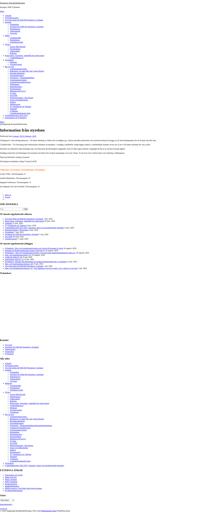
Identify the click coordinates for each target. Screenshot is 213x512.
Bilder (7, 36)
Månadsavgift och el (18, 91)
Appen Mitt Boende (17, 47)
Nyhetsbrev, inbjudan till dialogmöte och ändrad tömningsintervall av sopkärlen (36, 262)
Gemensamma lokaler (18, 80)
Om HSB (13, 95)
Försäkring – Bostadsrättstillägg (22, 78)
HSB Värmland (11, 482)
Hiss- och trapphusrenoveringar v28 (19, 264)
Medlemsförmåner (12, 486)
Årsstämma (9, 60)
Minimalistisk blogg (49, 511)
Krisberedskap (15, 89)
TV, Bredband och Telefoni (20, 107)
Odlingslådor (15, 51)
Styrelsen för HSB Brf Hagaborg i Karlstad (27, 27)
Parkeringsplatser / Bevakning (21, 98)
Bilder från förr (11, 477)
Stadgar (13, 102)
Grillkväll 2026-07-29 (13, 257)
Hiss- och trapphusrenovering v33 (18, 255)
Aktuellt (8, 16)
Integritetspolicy (16, 87)
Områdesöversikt (16, 42)
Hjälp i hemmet (11, 479)
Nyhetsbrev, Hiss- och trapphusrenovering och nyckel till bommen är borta (34, 248)
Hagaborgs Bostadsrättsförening (12, 3)
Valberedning (15, 31)
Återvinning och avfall (13, 475)
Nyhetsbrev (9, 354)
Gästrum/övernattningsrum (20, 82)
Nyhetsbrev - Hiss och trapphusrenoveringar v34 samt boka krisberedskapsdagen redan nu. (40, 253)
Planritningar (15, 40)
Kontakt (8, 22)
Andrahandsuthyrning (18, 69)
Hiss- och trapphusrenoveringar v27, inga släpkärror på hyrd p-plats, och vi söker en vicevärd (41, 268)
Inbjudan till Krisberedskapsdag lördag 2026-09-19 (25, 251)
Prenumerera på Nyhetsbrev (16, 118)
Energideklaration (17, 75)
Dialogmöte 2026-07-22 (14, 259)
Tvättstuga (14, 111)
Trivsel (7, 44)
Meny (2, 11)
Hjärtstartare (14, 84)
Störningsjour (15, 29)
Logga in (3, 509)
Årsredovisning (16, 64)
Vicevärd (13, 33)
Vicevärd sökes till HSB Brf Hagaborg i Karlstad (24, 20)
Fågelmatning (15, 49)
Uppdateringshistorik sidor (20, 113)
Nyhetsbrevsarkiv (12, 18)
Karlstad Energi (11, 484)
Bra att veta (9, 67)
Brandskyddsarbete (17, 73)
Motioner (13, 62)
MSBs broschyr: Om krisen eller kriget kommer (23, 488)
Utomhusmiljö (15, 38)
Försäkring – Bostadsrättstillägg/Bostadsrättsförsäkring (31, 426)
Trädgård (13, 109)
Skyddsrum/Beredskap (14, 491)
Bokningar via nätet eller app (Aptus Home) (27, 71)
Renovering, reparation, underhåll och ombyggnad (24, 56)
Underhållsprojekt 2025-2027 (16, 115)
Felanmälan (14, 24)
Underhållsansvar (16, 58)
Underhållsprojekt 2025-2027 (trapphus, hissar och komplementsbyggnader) (34, 228)
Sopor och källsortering (19, 100)
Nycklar (13, 93)
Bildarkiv (8, 383)
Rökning (13, 53)
